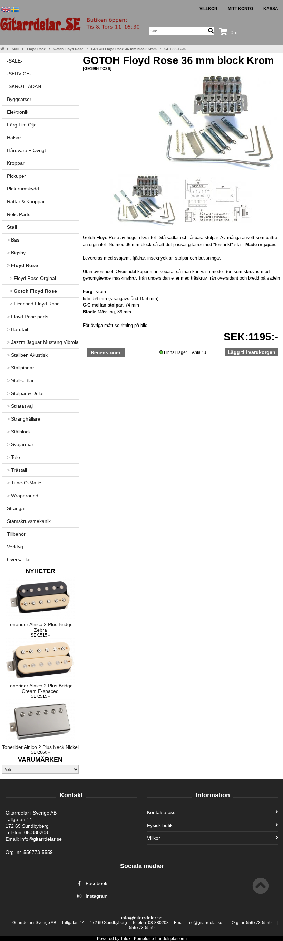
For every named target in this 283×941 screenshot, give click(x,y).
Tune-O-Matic (24, 483)
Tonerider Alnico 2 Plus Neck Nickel (40, 747)
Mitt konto (240, 8)
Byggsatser (19, 99)
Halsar (14, 137)
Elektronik (17, 112)
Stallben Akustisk (27, 355)
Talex (125, 938)
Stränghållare (23, 419)
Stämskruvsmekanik (29, 521)
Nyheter (40, 570)
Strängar (16, 508)
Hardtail (17, 329)
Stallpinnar (20, 367)
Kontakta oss (161, 812)
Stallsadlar (20, 380)
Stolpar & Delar (25, 393)
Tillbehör (16, 534)
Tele (13, 457)
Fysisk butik (160, 825)
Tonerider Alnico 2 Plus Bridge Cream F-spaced (40, 688)
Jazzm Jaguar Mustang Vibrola (43, 342)
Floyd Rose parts (27, 316)
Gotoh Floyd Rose (68, 49)
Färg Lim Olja (22, 125)
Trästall (17, 470)
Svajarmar (20, 444)
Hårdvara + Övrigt (26, 150)
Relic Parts (18, 214)
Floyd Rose (36, 49)
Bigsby (16, 252)
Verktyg (15, 546)
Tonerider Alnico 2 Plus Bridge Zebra (40, 627)
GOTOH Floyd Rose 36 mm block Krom (124, 49)
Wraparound (22, 495)
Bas (13, 240)
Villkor (208, 8)
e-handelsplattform (169, 938)
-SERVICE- (19, 73)
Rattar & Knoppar (26, 201)
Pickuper (16, 176)
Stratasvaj (20, 406)
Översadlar (19, 559)
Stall (15, 49)
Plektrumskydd (23, 188)
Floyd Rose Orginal (33, 278)
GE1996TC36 (175, 49)
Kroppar (16, 163)
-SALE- (14, 61)
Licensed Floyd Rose (35, 304)
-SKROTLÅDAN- (25, 86)
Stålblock (19, 431)
